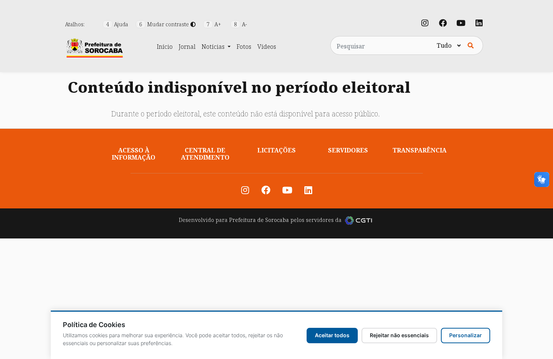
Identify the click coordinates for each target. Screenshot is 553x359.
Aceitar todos (332, 335)
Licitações (276, 150)
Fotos (244, 46)
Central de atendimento (205, 153)
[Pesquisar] (471, 45)
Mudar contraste (164, 24)
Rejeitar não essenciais (399, 335)
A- (240, 24)
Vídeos (266, 46)
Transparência (419, 150)
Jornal (187, 46)
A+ (215, 24)
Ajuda (118, 24)
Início (165, 46)
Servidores (348, 150)
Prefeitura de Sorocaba (259, 219)
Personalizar (465, 335)
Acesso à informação (133, 153)
